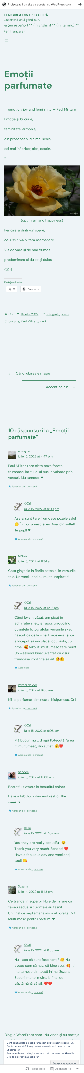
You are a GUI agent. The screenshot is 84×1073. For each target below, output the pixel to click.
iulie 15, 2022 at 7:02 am (41, 833)
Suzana (23, 886)
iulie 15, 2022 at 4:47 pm (35, 456)
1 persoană (31, 486)
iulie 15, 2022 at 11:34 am (35, 561)
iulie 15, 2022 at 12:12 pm (41, 608)
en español (18, 25)
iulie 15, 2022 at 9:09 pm (41, 509)
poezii (65, 314)
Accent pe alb (57, 387)
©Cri (27, 503)
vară (43, 321)
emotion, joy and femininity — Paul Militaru (42, 109)
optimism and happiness (42, 220)
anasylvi (24, 451)
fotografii (52, 314)
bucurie (13, 321)
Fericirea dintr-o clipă (26, 15)
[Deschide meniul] (6, 40)
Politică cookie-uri (29, 1056)
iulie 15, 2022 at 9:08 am (41, 731)
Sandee (23, 772)
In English (42, 25)
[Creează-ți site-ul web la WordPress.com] (42, 4)
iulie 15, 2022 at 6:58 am (41, 950)
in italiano (65, 25)
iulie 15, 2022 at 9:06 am (35, 690)
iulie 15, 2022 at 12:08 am (36, 777)
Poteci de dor (27, 685)
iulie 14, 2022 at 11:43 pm (35, 892)
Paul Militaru (29, 321)
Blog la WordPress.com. (24, 1035)
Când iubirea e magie (33, 373)
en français (14, 31)
